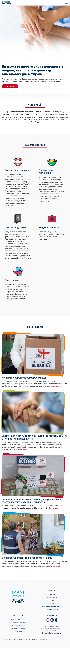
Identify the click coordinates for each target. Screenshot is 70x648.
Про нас (52, 595)
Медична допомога (18, 628)
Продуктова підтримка (18, 622)
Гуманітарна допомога (18, 619)
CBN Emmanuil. (13, 639)
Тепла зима (18, 631)
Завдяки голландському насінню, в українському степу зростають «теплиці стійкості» (31, 500)
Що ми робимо (52, 597)
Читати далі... (55, 386)
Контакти (52, 603)
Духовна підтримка (18, 625)
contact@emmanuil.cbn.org (53, 633)
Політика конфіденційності (52, 606)
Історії (52, 600)
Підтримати (10, 86)
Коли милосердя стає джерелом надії (24, 377)
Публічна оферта (52, 609)
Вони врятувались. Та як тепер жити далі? (27, 557)
